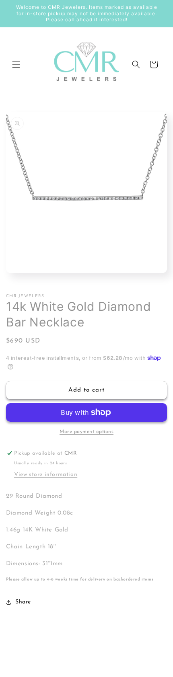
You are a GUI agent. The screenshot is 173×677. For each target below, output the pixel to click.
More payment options (86, 431)
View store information (45, 475)
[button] (16, 64)
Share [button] (23, 602)
